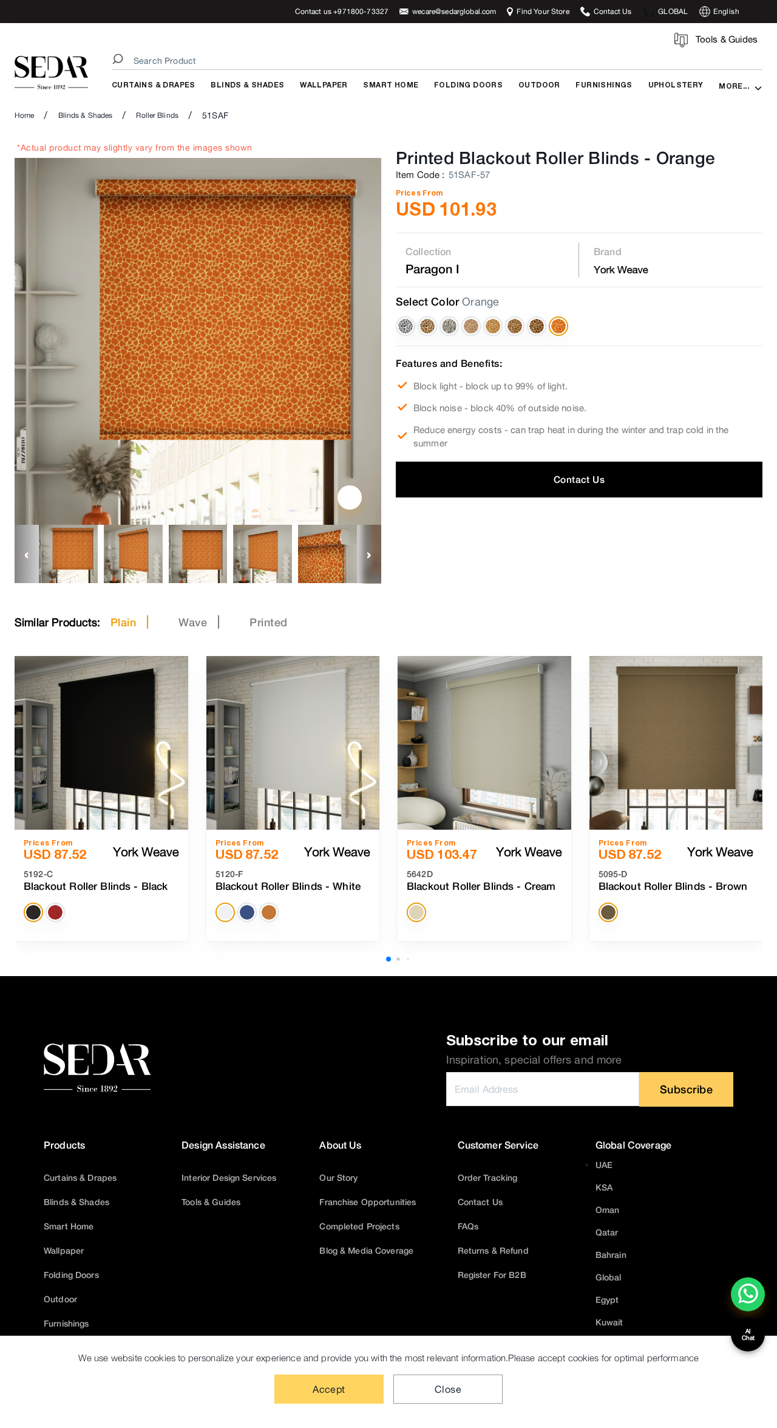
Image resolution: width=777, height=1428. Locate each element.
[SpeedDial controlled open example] (350, 497)
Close (448, 1389)
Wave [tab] (192, 622)
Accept (329, 1389)
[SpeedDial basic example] (748, 1294)
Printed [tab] (268, 622)
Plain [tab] (123, 622)
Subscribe (686, 1089)
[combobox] (439, 60)
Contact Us (579, 479)
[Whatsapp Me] (748, 1302)
